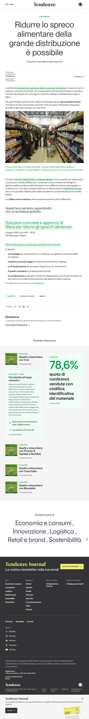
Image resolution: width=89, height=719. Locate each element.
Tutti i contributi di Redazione (16, 325)
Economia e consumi (27, 296)
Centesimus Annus (72, 188)
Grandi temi (9, 602)
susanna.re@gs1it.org (37, 283)
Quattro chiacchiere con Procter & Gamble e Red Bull (31, 451)
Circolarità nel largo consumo (20, 379)
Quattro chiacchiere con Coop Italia (31, 470)
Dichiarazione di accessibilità (76, 690)
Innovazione (29, 531)
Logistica (42, 296)
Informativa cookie (54, 690)
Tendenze (12, 645)
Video (28, 606)
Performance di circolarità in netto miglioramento (24, 423)
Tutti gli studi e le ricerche (52, 585)
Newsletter (20, 621)
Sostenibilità (11, 296)
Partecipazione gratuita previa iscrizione (32, 244)
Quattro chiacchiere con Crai (31, 358)
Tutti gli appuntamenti (75, 584)
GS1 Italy (12, 631)
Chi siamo (9, 621)
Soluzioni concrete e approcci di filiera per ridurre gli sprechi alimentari (38, 224)
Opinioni (29, 587)
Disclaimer (64, 689)
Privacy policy (44, 690)
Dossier (28, 591)
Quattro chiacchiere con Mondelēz (31, 487)
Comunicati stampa (33, 602)
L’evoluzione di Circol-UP (23, 430)
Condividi (77, 77)
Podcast (29, 609)
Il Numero (29, 595)
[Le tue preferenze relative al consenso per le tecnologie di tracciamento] (87, 539)
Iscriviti (9, 710)
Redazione (11, 76)
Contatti (30, 621)
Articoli (28, 584)
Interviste (29, 598)
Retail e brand (26, 540)
